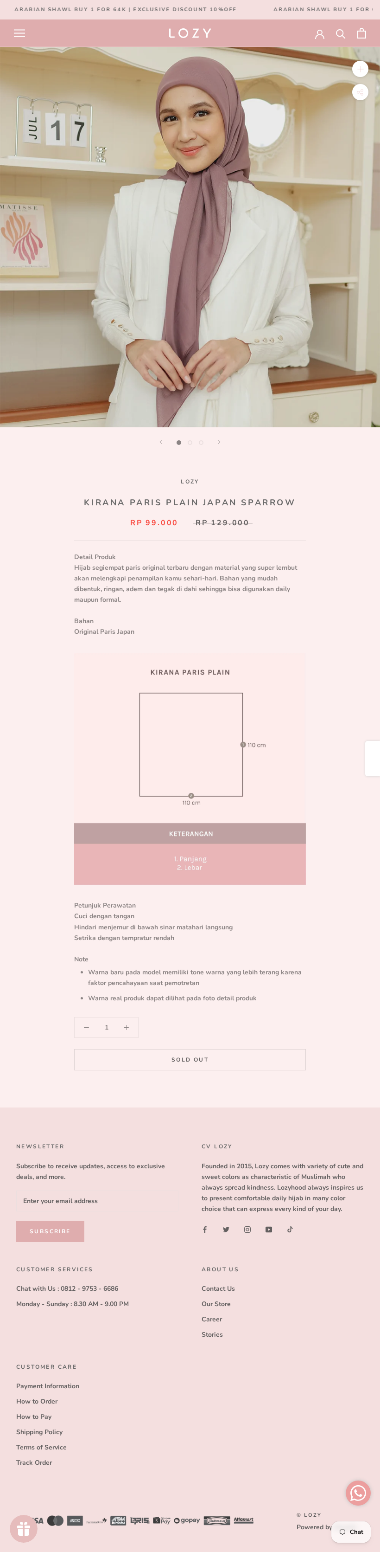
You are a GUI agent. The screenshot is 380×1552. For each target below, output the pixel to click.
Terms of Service (41, 1447)
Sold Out (190, 1059)
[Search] (341, 33)
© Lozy (309, 1515)
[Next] (219, 442)
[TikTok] (290, 1229)
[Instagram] (247, 1229)
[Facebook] (205, 1229)
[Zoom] (360, 69)
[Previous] (160, 442)
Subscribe (50, 1231)
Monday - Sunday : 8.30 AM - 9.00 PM (72, 1304)
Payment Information (47, 1386)
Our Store (216, 1304)
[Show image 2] (190, 442)
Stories (212, 1334)
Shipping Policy (39, 1432)
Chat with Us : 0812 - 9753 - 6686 (67, 1288)
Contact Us (218, 1288)
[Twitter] (226, 1229)
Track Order (34, 1462)
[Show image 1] (179, 442)
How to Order (36, 1401)
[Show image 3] (201, 442)
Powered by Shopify (327, 1527)
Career (212, 1319)
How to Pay (33, 1416)
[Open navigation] (19, 33)
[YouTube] (269, 1229)
